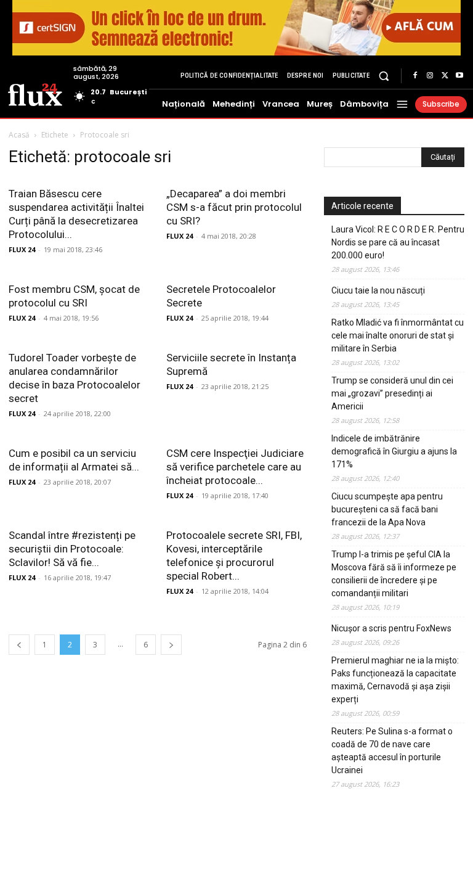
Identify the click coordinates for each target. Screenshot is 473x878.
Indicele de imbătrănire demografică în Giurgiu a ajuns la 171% (394, 451)
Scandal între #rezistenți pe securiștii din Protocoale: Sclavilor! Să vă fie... (72, 548)
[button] (384, 75)
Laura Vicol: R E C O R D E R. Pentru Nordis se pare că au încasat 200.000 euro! (397, 242)
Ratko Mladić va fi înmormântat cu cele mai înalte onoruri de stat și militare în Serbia (397, 335)
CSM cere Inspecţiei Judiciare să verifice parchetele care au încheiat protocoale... (235, 466)
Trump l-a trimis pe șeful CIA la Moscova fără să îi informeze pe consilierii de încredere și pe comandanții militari (393, 573)
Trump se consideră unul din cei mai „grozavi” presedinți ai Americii (392, 393)
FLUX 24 (22, 249)
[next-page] (171, 644)
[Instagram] (429, 75)
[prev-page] (19, 644)
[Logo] (35, 93)
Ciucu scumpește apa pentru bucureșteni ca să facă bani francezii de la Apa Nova (387, 509)
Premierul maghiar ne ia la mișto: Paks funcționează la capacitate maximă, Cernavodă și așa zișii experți (395, 679)
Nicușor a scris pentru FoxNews (391, 628)
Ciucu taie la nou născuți (378, 290)
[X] (444, 75)
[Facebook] (415, 75)
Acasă (19, 134)
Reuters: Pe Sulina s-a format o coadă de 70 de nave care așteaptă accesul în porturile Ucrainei (392, 750)
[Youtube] (459, 75)
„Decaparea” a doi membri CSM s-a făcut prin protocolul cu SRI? (234, 207)
